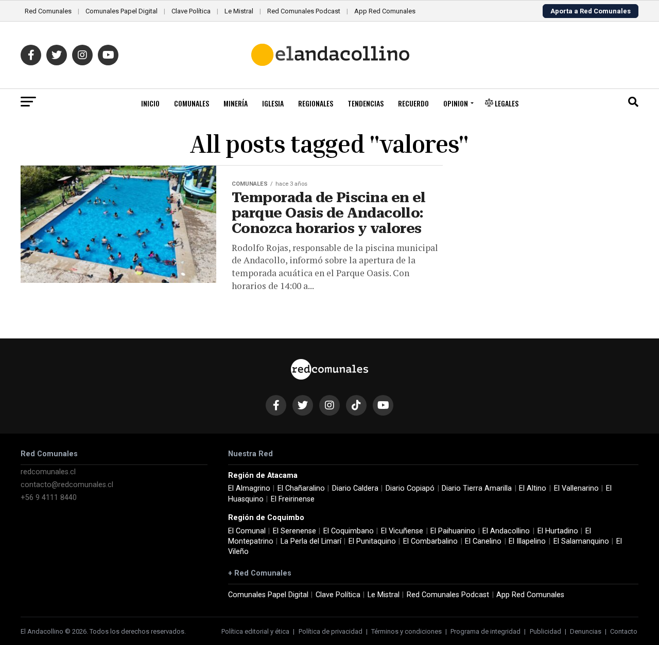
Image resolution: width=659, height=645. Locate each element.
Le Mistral (238, 11)
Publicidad (545, 631)
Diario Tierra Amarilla (477, 488)
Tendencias (366, 103)
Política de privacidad (330, 631)
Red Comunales (48, 11)
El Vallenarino (576, 488)
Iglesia (273, 103)
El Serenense (294, 531)
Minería (235, 103)
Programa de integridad (485, 631)
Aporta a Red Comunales (590, 11)
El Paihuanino (452, 531)
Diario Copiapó (410, 488)
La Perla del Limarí (311, 541)
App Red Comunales (384, 11)
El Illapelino (527, 541)
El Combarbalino (430, 541)
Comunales (191, 103)
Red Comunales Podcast (303, 11)
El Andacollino (506, 531)
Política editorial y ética (255, 631)
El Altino (532, 488)
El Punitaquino (372, 541)
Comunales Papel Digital (121, 11)
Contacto (623, 631)
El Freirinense (293, 499)
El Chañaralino (301, 488)
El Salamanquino (581, 541)
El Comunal (247, 531)
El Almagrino (249, 488)
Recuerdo (413, 103)
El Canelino (483, 541)
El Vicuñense (402, 531)
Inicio (150, 103)
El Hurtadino (557, 531)
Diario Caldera (355, 488)
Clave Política (191, 11)
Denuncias (585, 631)
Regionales (315, 103)
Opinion (455, 103)
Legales (505, 103)
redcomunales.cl (48, 472)
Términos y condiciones (406, 631)
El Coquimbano (348, 531)
